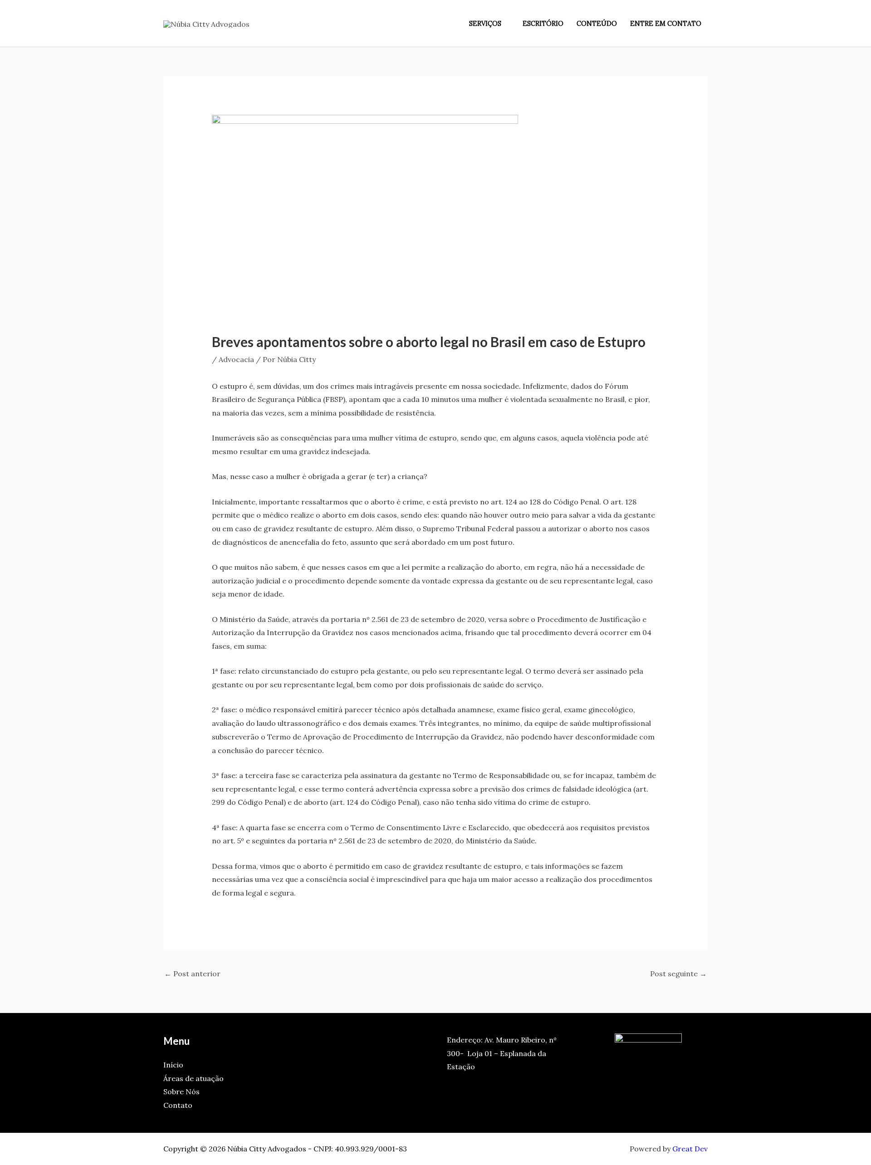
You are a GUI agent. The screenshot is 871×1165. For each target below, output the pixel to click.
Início (173, 1064)
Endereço (464, 1039)
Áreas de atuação (193, 1078)
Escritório (543, 24)
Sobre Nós (181, 1091)
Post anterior (192, 973)
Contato (177, 1105)
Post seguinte (678, 973)
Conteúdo (597, 24)
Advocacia (236, 359)
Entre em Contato (665, 24)
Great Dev (690, 1148)
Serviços (485, 24)
